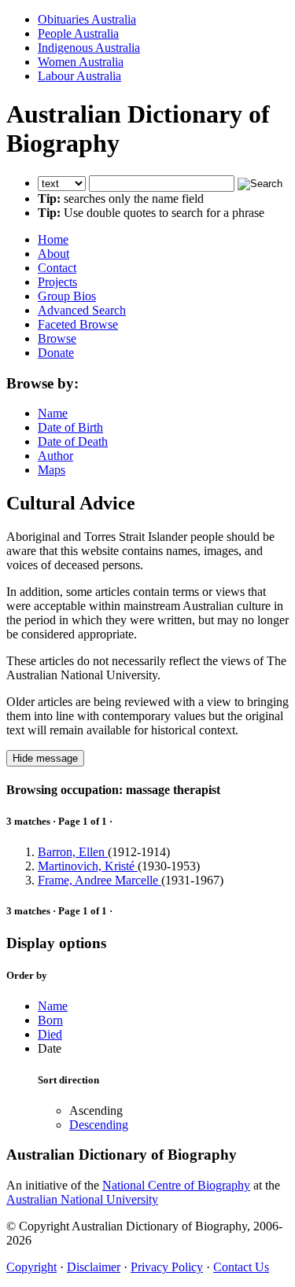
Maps (51, 469)
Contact (57, 267)
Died (50, 1034)
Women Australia (81, 61)
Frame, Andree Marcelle (99, 880)
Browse (57, 338)
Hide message (45, 758)
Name (53, 413)
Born (50, 1020)
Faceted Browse (78, 324)
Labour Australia (79, 76)
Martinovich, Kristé (88, 866)
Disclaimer (93, 1267)
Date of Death (73, 441)
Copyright (31, 1267)
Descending (98, 1124)
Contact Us (241, 1267)
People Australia (78, 33)
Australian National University (82, 1199)
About (53, 253)
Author (55, 455)
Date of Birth (70, 427)
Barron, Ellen (73, 852)
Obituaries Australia (87, 19)
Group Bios (67, 296)
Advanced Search (82, 310)
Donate (56, 352)
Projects (57, 282)
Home (53, 239)
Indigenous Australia (89, 47)
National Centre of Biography (176, 1185)
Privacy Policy (167, 1267)
